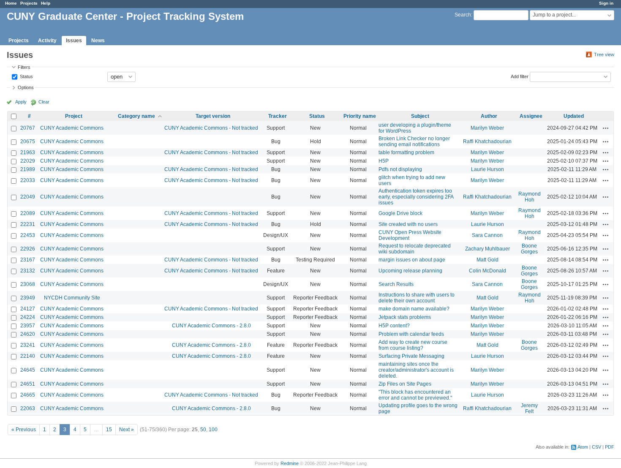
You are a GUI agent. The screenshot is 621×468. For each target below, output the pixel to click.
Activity (47, 41)
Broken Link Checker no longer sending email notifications (414, 141)
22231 (27, 224)
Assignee (531, 116)
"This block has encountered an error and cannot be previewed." (415, 395)
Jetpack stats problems (405, 317)
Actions (605, 128)
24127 (27, 309)
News (98, 41)
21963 (27, 152)
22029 (27, 161)
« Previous (23, 430)
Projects (29, 3)
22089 (27, 213)
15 (109, 430)
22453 (27, 235)
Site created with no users (408, 224)
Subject (420, 116)
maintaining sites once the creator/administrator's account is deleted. (416, 370)
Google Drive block (400, 213)
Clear (43, 101)
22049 (27, 197)
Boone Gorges (529, 249)
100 (213, 430)
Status (26, 76)
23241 (27, 345)
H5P (384, 161)
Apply (21, 101)
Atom (582, 446)
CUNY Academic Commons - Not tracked (211, 128)
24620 (27, 334)
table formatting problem (406, 152)
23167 (27, 260)
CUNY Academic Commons (72, 128)
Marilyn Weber (487, 128)
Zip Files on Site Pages (405, 384)
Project (73, 116)
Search (463, 15)
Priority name (359, 116)
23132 (27, 271)
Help (45, 3)
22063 (27, 408)
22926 (27, 249)
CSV (596, 446)
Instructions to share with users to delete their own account (417, 298)
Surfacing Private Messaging (411, 356)
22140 (27, 356)
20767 (27, 128)
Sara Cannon (487, 235)
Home (11, 3)
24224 (27, 317)
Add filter (519, 76)
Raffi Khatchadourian (487, 141)
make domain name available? (414, 309)
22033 (27, 180)
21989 (27, 169)
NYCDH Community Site (72, 298)
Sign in (606, 3)
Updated (574, 116)
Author (489, 116)
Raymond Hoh (529, 197)
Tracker (277, 116)
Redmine (290, 463)
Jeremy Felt (529, 408)
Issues (74, 41)
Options (26, 87)
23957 (27, 326)
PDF (609, 446)
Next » (126, 430)
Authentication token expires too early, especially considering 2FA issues (416, 197)
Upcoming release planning (410, 271)
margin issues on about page (412, 260)
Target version (213, 116)
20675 (27, 141)
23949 (27, 298)
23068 (27, 284)
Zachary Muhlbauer (487, 249)
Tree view (604, 54)
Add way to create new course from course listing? (413, 345)
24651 (27, 384)
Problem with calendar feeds (411, 334)
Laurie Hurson (487, 169)
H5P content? (394, 326)
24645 (27, 370)
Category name (136, 116)
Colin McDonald (487, 271)
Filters (24, 67)
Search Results (396, 284)
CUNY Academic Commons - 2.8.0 (211, 326)
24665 (27, 395)
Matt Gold (487, 260)
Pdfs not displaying (400, 169)
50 (203, 430)
